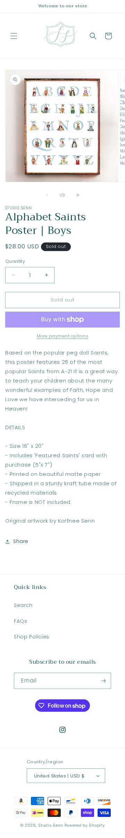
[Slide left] (47, 195)
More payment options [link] (62, 336)
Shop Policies (31, 636)
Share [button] (20, 541)
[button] (14, 36)
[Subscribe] (103, 681)
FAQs (20, 621)
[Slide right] (77, 195)
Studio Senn (50, 825)
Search (23, 605)
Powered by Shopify (85, 825)
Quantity (15, 261)
